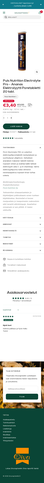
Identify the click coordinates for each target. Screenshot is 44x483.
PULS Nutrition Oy (10, 188)
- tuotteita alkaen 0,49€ (22, 6)
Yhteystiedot (8, 441)
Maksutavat (8, 244)
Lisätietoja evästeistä (7, 430)
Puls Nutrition (11, 97)
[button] (8, 138)
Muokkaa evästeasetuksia (9, 436)
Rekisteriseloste (9, 426)
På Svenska (8, 250)
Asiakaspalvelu (9, 420)
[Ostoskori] (40, 12)
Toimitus (7, 237)
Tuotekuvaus (9, 147)
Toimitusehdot (9, 423)
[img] (8, 316)
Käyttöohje (8, 218)
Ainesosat (7, 224)
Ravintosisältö (9, 231)
